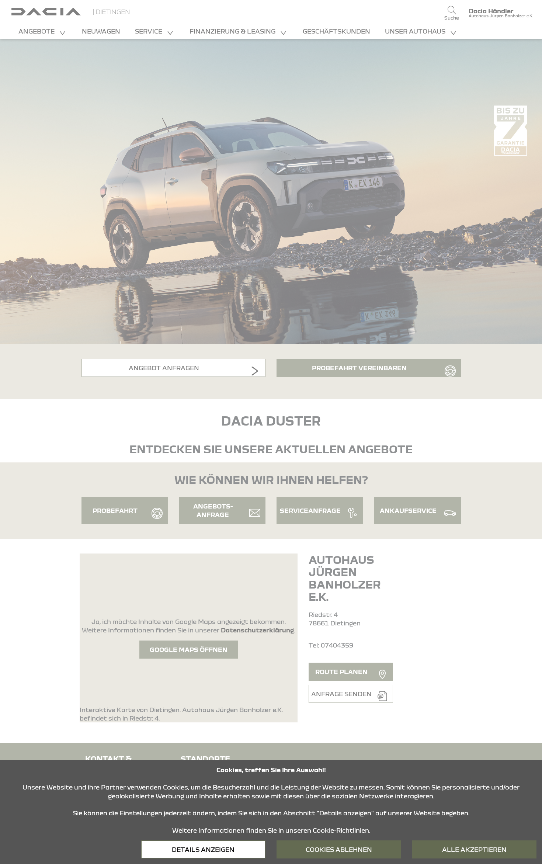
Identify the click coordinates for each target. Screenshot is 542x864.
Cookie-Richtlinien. (341, 830)
